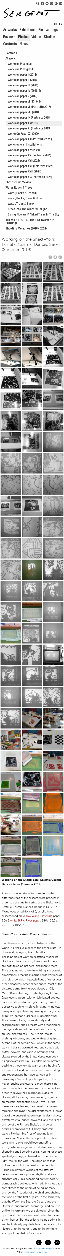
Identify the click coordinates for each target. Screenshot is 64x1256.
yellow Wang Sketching (37, 916)
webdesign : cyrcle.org (35, 1252)
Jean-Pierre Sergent (43, 1248)
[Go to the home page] (32, 12)
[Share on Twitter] (55, 256)
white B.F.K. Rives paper (25, 920)
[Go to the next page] (48, 1242)
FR (55, 24)
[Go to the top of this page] (57, 1242)
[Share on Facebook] (50, 256)
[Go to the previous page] (39, 1242)
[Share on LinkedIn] (60, 256)
